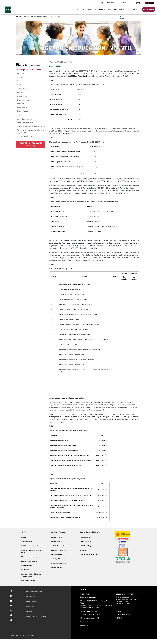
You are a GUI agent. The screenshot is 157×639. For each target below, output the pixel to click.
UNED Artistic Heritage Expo (89, 554)
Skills (18, 81)
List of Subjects (22, 96)
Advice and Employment (58, 550)
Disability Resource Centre (59, 546)
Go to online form (91, 597)
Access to (83, 550)
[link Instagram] (10, 611)
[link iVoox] (10, 621)
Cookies (29, 611)
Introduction (20, 77)
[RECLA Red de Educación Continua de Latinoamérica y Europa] (122, 560)
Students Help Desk (57, 541)
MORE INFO (84, 625)
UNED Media (25, 570)
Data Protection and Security (36, 616)
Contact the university (34, 591)
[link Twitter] (10, 596)
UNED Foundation (26, 565)
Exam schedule (22, 111)
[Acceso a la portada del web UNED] (8, 10)
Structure (20, 92)
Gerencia (23, 537)
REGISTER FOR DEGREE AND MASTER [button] (31, 144)
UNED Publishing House (87, 546)
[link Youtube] (11, 601)
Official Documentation (24, 122)
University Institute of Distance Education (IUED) (31, 575)
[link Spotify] (10, 616)
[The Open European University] (123, 544)
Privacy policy (31, 601)
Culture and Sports (86, 537)
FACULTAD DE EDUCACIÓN (60, 62)
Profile (18, 84)
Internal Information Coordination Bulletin (31, 551)
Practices (20, 103)
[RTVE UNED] (149, 2)
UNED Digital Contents (58, 559)
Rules (18, 115)
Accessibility (30, 596)
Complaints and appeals (58, 563)
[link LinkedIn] (10, 606)
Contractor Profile (26, 541)
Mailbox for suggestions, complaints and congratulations (30, 131)
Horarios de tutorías (24, 100)
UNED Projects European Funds (31, 546)
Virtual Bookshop (85, 541)
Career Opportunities (24, 119)
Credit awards (22, 107)
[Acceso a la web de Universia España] (122, 538)
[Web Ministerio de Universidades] (122, 534)
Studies (26, 16)
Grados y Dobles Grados (39, 16)
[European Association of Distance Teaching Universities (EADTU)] (123, 552)
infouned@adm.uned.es (123, 614)
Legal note (30, 606)
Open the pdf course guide (30, 65)
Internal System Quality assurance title (30, 126)
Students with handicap (25, 136)
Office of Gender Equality (29, 557)
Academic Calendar (57, 537)
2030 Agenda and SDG (28, 580)
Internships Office (56, 554)
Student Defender (56, 567)
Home (20, 16)
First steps (20, 73)
